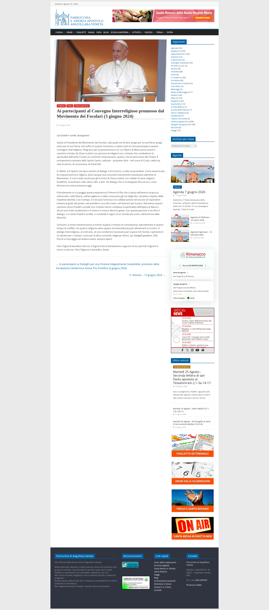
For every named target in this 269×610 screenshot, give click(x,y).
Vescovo (174, 127)
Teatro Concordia (179, 118)
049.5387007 (201, 580)
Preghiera (175, 101)
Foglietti (81, 32)
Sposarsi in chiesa (162, 587)
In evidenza (176, 77)
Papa (98, 32)
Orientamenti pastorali (165, 580)
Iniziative (175, 80)
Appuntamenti (178, 54)
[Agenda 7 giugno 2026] (192, 161)
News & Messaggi (179, 92)
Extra (170, 32)
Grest (173, 74)
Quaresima (176, 104)
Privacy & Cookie (194, 585)
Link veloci (176, 86)
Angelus (61, 106)
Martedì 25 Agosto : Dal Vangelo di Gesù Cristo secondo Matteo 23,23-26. (192, 423)
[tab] (182, 312)
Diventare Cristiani (163, 584)
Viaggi (91, 32)
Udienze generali (81, 106)
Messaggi (175, 89)
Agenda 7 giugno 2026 (189, 192)
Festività (175, 71)
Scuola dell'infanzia (180, 109)
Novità (174, 95)
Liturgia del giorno (193, 291)
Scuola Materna (119, 32)
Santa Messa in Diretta (164, 568)
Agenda (174, 48)
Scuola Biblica (177, 107)
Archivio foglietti (161, 565)
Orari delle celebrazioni (165, 562)
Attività (136, 32)
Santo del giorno (193, 274)
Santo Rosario (160, 571)
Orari (69, 32)
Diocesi (148, 32)
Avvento (174, 57)
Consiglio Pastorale (180, 62)
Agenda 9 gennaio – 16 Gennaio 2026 (201, 233)
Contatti (158, 590)
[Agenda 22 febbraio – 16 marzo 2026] (180, 216)
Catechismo (176, 59)
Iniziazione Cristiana (180, 83)
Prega (159, 32)
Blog (106, 32)
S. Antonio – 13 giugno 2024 (147, 275)
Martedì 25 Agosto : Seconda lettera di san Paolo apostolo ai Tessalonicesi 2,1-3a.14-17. (192, 377)
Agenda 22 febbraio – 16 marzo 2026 (201, 218)
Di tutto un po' (177, 65)
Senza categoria (178, 112)
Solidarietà (176, 115)
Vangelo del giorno (179, 124)
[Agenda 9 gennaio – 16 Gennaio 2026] (180, 230)
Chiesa (59, 32)
